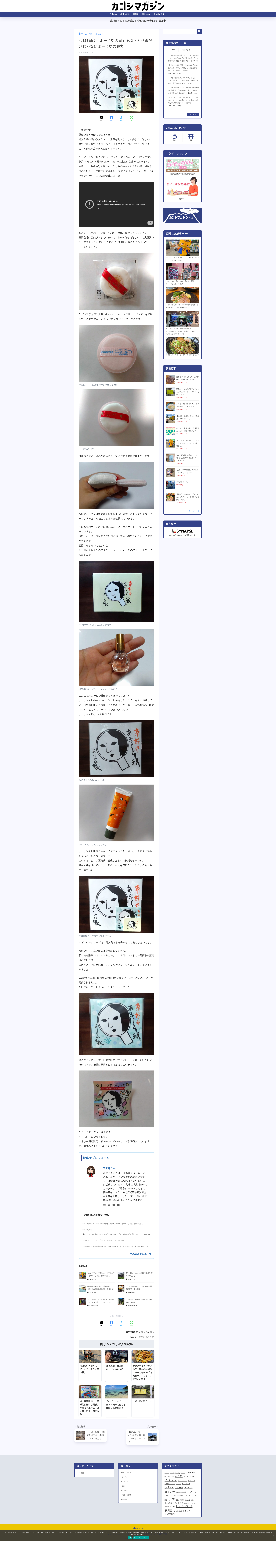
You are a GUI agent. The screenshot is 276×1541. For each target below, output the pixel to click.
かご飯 (179, 1476)
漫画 (181, 1503)
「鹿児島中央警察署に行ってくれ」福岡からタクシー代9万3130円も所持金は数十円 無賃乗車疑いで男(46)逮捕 (183, 58)
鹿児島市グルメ (171, 1514)
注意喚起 (176, 1503)
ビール (166, 1495)
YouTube (190, 1472)
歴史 (142, 1336)
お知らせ (147, 14)
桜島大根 (187, 1500)
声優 (166, 1500)
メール (195, 1495)
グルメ (169, 1487)
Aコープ (167, 1473)
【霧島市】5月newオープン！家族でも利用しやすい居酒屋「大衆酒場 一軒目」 (187, 497)
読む (137, 14)
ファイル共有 (172, 1495)
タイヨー (178, 1492)
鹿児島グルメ (184, 1506)
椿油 (192, 1500)
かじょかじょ (126, 1472)
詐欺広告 (167, 1506)
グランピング (186, 1484)
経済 (193, 1503)
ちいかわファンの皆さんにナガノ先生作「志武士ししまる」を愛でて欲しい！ (119, 1224)
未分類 (124, 1499)
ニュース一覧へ (193, 114)
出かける (126, 14)
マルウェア (180, 1495)
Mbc (173, 50)
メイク (150, 1336)
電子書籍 (172, 1506)
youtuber (167, 1476)
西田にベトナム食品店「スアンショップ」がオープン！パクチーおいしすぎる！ (187, 391)
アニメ (185, 1476)
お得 (172, 1476)
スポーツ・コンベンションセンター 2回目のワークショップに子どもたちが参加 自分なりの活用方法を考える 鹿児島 (183, 100)
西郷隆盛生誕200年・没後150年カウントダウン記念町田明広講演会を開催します (120, 1246)
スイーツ (179, 1487)
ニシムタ (183, 1492)
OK (130, 1538)
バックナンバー (192, 511)
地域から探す (161, 14)
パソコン (192, 1491)
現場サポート (187, 1503)
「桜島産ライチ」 (182, 482)
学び (171, 1499)
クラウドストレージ (170, 1484)
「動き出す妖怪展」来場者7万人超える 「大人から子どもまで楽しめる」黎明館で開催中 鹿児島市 (183, 80)
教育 (177, 1500)
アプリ (192, 1476)
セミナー (170, 1491)
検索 (199, 31)
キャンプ (191, 1481)
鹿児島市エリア (183, 1511)
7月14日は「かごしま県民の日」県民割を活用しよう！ (111, 1240)
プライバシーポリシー (141, 1538)
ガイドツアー (182, 1481)
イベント (171, 1480)
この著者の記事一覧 (141, 1254)
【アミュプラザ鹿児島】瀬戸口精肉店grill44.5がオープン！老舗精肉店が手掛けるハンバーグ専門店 (116, 1234)
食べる (114, 14)
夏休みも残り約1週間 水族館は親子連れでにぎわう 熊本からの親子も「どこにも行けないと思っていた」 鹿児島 (183, 67)
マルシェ (188, 1495)
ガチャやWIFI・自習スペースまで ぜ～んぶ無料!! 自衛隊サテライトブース (187, 457)
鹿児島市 (170, 1510)
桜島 (182, 1499)
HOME (139, 1528)
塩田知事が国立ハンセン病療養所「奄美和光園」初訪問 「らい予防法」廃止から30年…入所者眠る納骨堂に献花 (183, 90)
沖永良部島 (168, 1503)
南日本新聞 (186, 50)
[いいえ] (273, 1535)
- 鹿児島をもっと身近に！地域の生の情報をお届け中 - (138, 20)
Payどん (177, 1473)
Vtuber (183, 1473)
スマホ (188, 1487)
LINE (172, 1473)
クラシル (178, 1484)
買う (152, 1332)
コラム (144, 1332)
